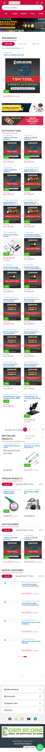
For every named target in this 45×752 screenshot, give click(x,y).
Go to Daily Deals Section (11, 48)
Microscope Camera (10, 395)
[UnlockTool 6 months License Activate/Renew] (12, 589)
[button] (18, 656)
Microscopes (28, 394)
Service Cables (8, 444)
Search (40, 7)
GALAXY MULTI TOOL (25, 484)
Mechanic (6, 394)
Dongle (14, 13)
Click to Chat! (29, 747)
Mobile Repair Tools (31, 395)
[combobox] (19, 7)
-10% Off (8, 44)
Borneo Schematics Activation (10, 298)
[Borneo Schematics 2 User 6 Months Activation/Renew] (12, 646)
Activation (23, 13)
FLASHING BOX (11, 232)
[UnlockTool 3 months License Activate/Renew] (12, 608)
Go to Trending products (30, 437)
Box (6, 13)
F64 (4, 232)
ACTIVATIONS (7, 53)
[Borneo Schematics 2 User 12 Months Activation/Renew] (12, 627)
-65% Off (22, 44)
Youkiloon (17, 444)
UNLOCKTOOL (35, 582)
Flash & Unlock (29, 489)
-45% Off (35, 44)
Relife (18, 489)
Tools (32, 13)
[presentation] (42, 676)
